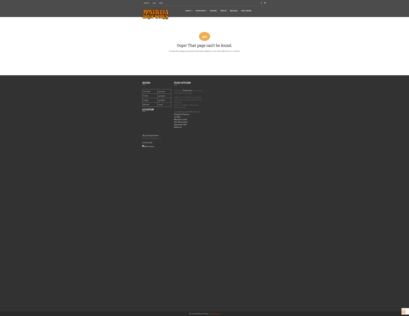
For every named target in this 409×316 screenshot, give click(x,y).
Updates (213, 11)
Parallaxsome (215, 314)
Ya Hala (177, 117)
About (188, 11)
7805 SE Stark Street (150, 135)
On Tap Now (200, 11)
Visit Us (146, 3)
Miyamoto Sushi (180, 119)
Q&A (154, 3)
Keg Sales (234, 11)
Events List (187, 90)
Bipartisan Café (180, 125)
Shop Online (246, 11)
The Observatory (181, 122)
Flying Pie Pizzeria (181, 114)
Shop (161, 3)
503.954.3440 (147, 142)
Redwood (178, 127)
